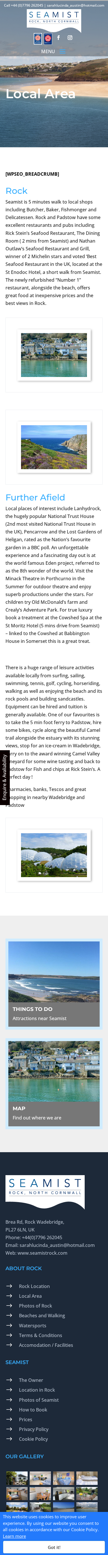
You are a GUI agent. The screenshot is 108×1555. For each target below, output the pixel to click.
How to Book (33, 1410)
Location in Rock (37, 1390)
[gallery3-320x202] (63, 1483)
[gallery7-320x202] (63, 1498)
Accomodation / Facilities (46, 1345)
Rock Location (34, 1286)
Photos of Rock (35, 1306)
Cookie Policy (33, 1439)
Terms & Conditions (40, 1335)
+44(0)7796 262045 (42, 1237)
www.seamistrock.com (42, 1253)
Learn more (14, 1536)
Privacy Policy (33, 1429)
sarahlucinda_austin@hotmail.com (75, 5)
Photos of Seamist (39, 1400)
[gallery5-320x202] (17, 1498)
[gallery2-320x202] (40, 1483)
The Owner (31, 1380)
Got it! (54, 1547)
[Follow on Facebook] (58, 37)
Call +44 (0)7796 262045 (23, 5)
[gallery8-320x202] (87, 1498)
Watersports (32, 1325)
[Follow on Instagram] (70, 37)
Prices (25, 1419)
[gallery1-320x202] (17, 1483)
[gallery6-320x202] (40, 1498)
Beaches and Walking (42, 1315)
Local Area (30, 1296)
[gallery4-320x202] (87, 1483)
